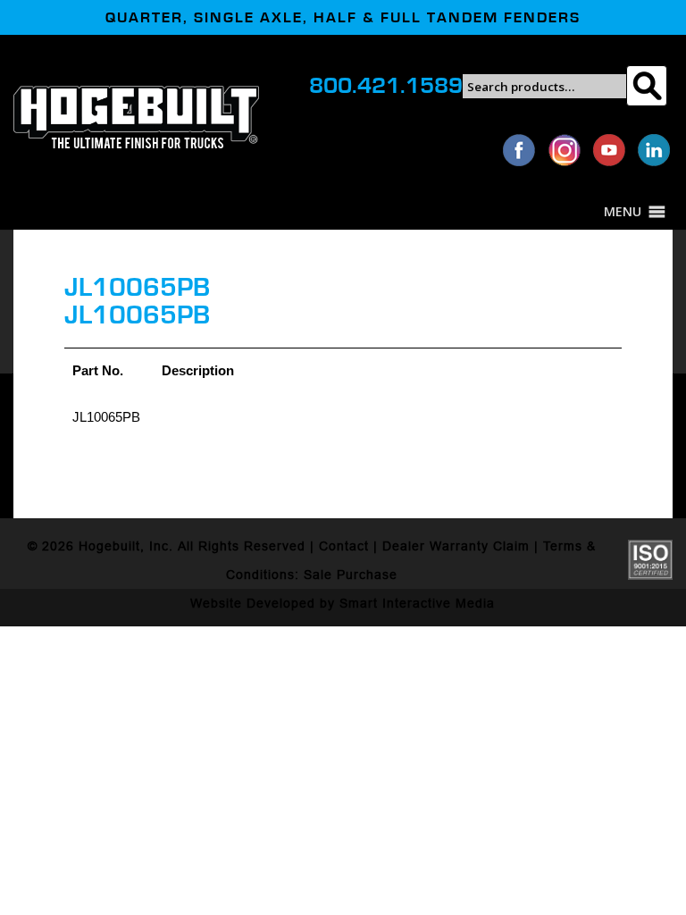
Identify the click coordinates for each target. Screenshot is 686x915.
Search (646, 86)
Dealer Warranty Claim (456, 546)
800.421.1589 (386, 85)
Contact (344, 546)
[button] (622, 212)
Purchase (367, 574)
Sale (318, 574)
